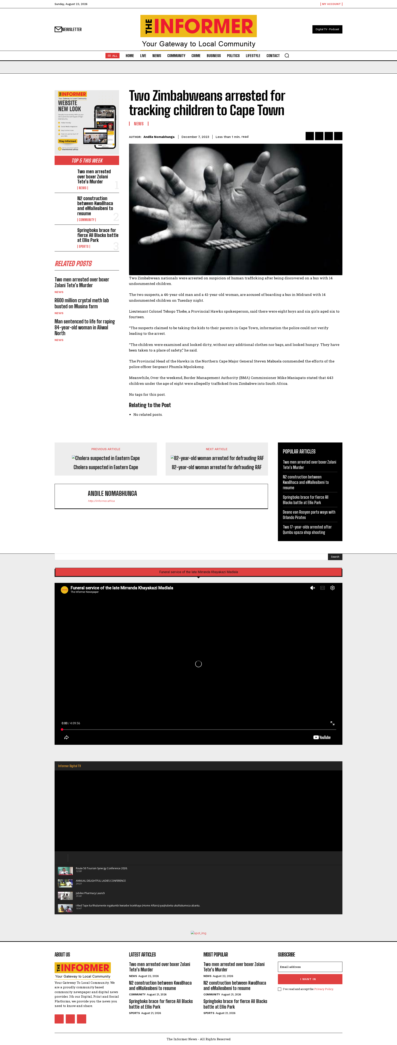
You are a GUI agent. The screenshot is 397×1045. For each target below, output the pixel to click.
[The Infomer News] (198, 33)
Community (86, 219)
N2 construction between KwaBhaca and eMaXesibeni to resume (95, 206)
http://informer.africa (101, 500)
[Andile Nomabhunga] (73, 496)
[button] (287, 55)
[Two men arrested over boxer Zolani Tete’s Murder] (64, 178)
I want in (308, 979)
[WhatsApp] (338, 136)
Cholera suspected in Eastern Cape (106, 467)
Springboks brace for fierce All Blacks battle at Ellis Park (97, 235)
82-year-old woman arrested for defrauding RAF (217, 467)
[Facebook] (310, 136)
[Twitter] (319, 136)
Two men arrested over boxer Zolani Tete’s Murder (94, 176)
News (82, 188)
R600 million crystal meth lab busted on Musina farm (82, 303)
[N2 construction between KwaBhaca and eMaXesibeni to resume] (64, 204)
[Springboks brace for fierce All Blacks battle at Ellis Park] (64, 236)
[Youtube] (81, 1018)
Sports (83, 246)
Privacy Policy (323, 989)
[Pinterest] (329, 136)
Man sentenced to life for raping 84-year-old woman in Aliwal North (85, 327)
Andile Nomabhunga (159, 137)
